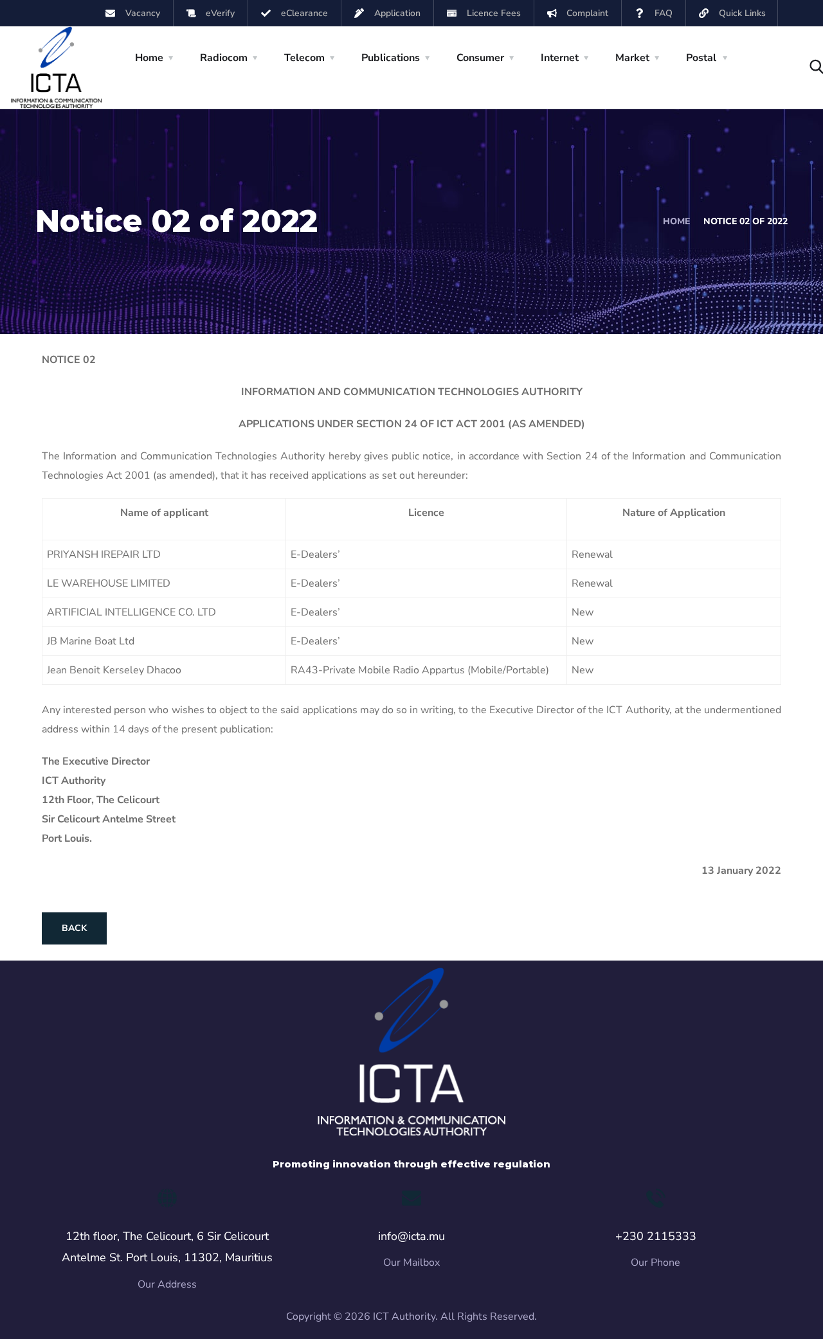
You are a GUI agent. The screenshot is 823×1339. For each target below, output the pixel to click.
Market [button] (632, 58)
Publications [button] (390, 58)
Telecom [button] (304, 58)
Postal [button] (701, 58)
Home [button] (149, 58)
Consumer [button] (480, 58)
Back (74, 928)
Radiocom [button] (224, 58)
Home (676, 221)
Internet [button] (560, 58)
